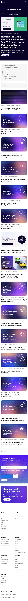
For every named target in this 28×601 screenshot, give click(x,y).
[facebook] (2, 591)
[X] (6, 591)
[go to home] (4, 508)
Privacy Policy (15, 472)
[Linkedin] (9, 591)
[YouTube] (11, 591)
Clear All (4, 85)
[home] (4, 2)
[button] (25, 2)
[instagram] (4, 591)
